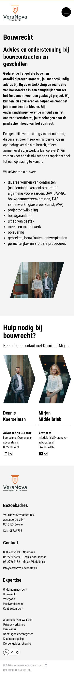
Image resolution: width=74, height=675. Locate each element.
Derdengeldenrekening (17, 643)
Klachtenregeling (13, 639)
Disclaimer (9, 629)
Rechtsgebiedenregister (18, 634)
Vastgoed (9, 599)
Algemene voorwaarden (17, 620)
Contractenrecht (13, 608)
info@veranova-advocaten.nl (20, 568)
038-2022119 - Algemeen (19, 552)
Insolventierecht (13, 604)
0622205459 (11, 447)
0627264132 (46, 447)
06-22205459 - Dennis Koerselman (24, 557)
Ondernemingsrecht (15, 589)
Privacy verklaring (14, 624)
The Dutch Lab (23, 669)
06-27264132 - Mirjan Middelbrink (24, 562)
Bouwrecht (10, 594)
